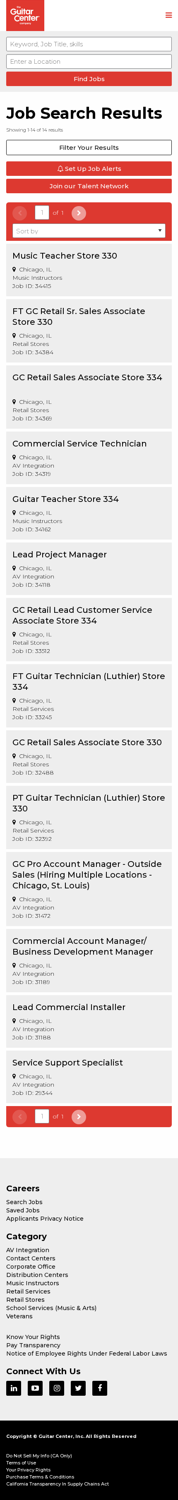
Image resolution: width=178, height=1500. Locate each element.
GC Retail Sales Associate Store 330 (87, 742)
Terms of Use (21, 1463)
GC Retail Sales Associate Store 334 (87, 377)
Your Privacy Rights (28, 1470)
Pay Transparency (33, 1345)
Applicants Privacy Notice (45, 1218)
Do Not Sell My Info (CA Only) (39, 1456)
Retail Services (28, 1291)
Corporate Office (30, 1266)
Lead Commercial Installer (68, 1007)
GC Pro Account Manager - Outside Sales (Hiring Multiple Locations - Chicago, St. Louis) (87, 874)
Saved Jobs (23, 1210)
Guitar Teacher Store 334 (65, 499)
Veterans (19, 1316)
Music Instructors (32, 1283)
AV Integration (27, 1250)
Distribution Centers (37, 1275)
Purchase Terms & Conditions (40, 1477)
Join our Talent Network (89, 186)
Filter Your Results (89, 147)
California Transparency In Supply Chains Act (57, 1484)
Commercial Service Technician (79, 444)
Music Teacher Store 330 (64, 256)
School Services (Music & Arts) (51, 1308)
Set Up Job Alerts (92, 169)
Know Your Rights (33, 1337)
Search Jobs (24, 1202)
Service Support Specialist (67, 1063)
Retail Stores (25, 1299)
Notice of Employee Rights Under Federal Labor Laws (86, 1353)
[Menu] (169, 15)
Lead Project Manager (59, 554)
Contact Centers (30, 1258)
